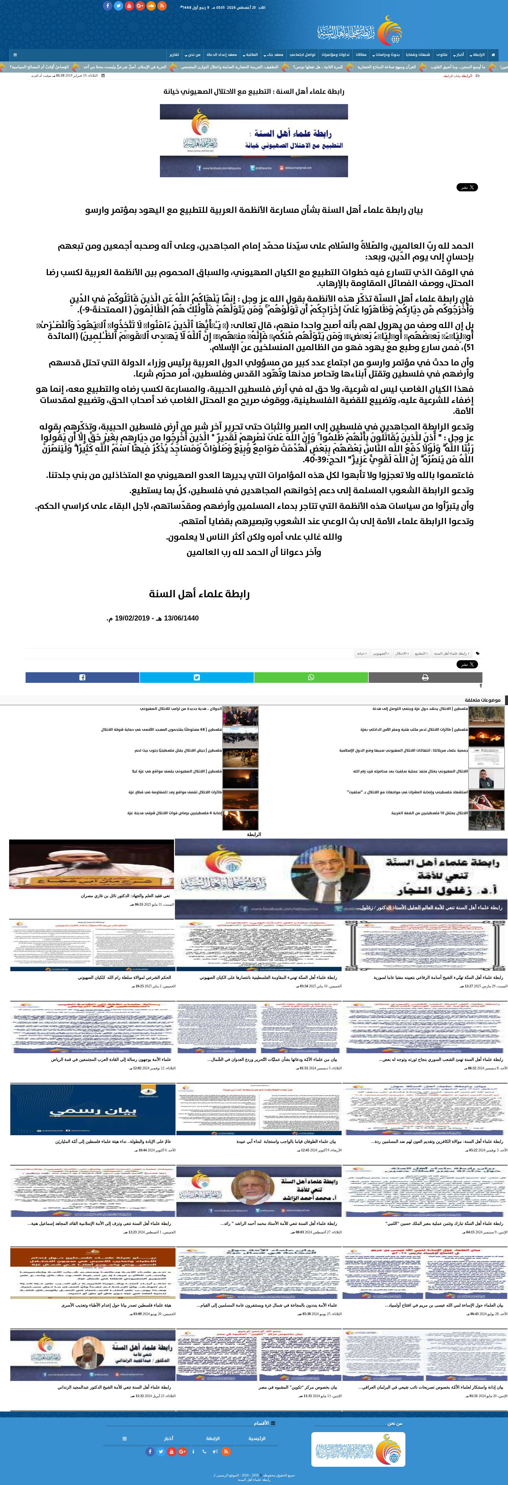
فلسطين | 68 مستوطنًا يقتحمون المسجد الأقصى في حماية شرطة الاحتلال (161, 730)
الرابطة (479, 55)
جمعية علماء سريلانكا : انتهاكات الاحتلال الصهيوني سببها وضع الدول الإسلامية (403, 750)
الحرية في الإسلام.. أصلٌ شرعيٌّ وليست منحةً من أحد (190, 67)
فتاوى (441, 55)
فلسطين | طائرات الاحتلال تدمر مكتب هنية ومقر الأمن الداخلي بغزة (414, 730)
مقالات (361, 55)
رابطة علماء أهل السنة (450, 653)
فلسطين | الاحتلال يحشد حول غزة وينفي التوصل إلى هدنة (420, 709)
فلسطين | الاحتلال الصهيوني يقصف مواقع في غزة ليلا (177, 771)
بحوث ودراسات (388, 55)
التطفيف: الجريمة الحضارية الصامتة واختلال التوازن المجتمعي (295, 67)
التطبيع (420, 653)
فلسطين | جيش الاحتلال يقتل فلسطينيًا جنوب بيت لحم (178, 750)
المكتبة (252, 55)
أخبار (460, 55)
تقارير (174, 55)
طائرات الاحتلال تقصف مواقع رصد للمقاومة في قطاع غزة (175, 792)
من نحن (194, 55)
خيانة (360, 653)
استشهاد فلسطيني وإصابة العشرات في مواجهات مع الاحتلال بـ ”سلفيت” (407, 792)
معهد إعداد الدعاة (222, 55)
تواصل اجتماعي (302, 55)
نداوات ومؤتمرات (336, 55)
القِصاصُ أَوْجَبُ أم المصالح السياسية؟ (105, 67)
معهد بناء (275, 55)
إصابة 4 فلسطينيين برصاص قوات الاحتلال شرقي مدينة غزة (174, 813)
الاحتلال (400, 653)
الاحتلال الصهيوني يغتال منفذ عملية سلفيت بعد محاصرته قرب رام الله (410, 771)
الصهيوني (380, 653)
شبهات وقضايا (418, 55)
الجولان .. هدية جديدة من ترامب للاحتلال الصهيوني (181, 709)
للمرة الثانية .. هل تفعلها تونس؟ (384, 67)
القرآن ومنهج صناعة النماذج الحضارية (452, 67)
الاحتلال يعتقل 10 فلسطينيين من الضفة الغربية (429, 813)
